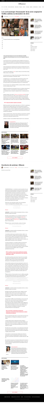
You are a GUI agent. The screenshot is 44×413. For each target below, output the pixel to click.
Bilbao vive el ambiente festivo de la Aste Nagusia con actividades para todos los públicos (6, 141)
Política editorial (33, 49)
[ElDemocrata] (22, 4)
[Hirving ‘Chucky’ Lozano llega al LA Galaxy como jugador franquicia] (32, 37)
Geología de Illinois (8, 218)
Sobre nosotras (33, 50)
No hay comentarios (23, 16)
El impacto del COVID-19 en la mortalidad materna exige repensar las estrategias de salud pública (14, 385)
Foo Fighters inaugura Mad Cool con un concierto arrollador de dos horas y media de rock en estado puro (6, 152)
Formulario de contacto (34, 46)
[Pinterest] (2, 46)
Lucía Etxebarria (6, 16)
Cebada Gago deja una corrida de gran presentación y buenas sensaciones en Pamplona (24, 152)
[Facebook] (2, 40)
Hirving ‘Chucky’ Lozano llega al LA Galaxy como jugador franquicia (38, 38)
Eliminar (6, 209)
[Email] (2, 48)
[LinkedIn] (2, 44)
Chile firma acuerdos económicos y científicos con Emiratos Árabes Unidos (5, 367)
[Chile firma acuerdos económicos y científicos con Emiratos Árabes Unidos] (6, 362)
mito (14, 71)
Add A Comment (15, 157)
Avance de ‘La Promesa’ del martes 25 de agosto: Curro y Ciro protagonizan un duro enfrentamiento (24, 141)
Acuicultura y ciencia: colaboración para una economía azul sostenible (5, 380)
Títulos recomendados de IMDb (19, 94)
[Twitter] (2, 42)
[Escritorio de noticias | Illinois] (15, 178)
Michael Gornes (16, 219)
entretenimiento (17, 16)
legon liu (16, 218)
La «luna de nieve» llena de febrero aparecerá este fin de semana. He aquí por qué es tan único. (14, 367)
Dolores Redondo (6, 167)
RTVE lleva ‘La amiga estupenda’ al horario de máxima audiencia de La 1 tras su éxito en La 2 (15, 141)
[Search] (42, 7)
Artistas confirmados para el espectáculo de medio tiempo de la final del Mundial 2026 (15, 152)
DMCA (31, 196)
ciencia (16, 167)
